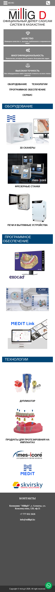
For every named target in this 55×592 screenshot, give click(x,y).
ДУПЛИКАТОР (27, 401)
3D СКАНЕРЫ (27, 148)
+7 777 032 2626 (27, 514)
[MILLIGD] (27, 13)
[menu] (27, 89)
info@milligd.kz (27, 519)
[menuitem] (17, 84)
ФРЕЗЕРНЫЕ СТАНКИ (27, 186)
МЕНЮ (11, 3)
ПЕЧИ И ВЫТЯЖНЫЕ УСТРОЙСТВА (27, 225)
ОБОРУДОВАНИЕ (17, 84)
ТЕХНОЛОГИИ (40, 84)
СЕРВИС (27, 95)
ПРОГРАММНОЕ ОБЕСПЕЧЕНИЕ (27, 89)
